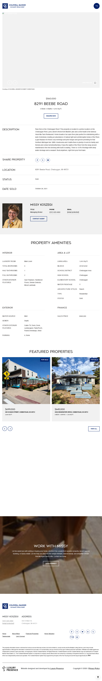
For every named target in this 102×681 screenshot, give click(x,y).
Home (4, 633)
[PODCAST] (72, 637)
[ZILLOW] (77, 637)
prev (9, 82)
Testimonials (6, 636)
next (15, 82)
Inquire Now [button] (51, 116)
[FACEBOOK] (72, 632)
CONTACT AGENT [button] (39, 218)
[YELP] (93, 632)
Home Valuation (49, 633)
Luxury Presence (57, 668)
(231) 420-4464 (54, 212)
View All (94, 429)
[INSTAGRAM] (77, 632)
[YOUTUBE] (82, 632)
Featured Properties (32, 633)
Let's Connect (20, 636)
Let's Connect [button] (51, 563)
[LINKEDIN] (88, 632)
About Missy (16, 633)
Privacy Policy (94, 668)
